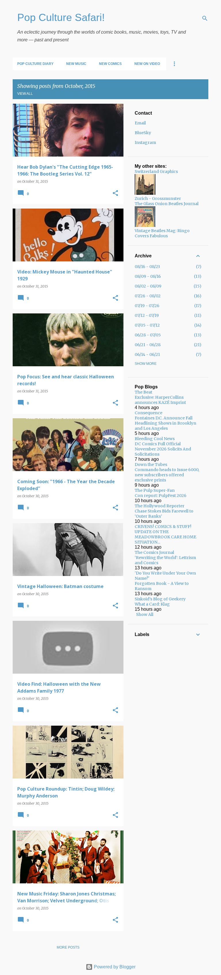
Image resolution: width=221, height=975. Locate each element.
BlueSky (143, 132)
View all (25, 94)
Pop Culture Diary (35, 64)
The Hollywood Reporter (159, 505)
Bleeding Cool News (155, 438)
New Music (76, 64)
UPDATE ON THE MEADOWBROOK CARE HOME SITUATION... (165, 537)
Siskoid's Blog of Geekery (160, 599)
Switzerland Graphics (156, 171)
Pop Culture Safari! (61, 17)
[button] (115, 193)
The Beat (143, 392)
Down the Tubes (151, 464)
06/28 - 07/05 (148, 335)
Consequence (148, 412)
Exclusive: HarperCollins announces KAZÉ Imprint (160, 400)
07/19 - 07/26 (147, 305)
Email (140, 123)
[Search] (204, 18)
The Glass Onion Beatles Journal (167, 203)
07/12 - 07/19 (147, 315)
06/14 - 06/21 (147, 354)
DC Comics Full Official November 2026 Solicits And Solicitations (163, 449)
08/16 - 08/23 (147, 266)
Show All (144, 614)
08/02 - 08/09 (148, 286)
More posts (68, 947)
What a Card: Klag (152, 604)
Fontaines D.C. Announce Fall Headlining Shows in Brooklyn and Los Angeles (165, 423)
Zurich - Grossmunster (158, 198)
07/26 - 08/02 (148, 295)
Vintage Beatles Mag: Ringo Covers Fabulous (162, 233)
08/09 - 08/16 (148, 276)
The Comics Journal (154, 552)
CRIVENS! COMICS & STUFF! (163, 526)
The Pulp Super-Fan (155, 490)
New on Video (147, 64)
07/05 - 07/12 (147, 325)
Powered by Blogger (114, 966)
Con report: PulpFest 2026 (160, 495)
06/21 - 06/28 (148, 344)
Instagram (145, 142)
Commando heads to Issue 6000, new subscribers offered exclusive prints (167, 475)
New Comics (110, 64)
